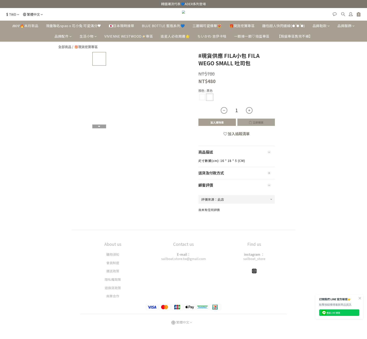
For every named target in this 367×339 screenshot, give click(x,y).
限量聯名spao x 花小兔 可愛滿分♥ (73, 25)
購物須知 (112, 254)
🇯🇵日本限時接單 (121, 25)
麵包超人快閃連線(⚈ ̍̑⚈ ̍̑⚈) (283, 25)
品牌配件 (61, 36)
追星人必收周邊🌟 (175, 36)
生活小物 (87, 36)
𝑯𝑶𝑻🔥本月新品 (25, 25)
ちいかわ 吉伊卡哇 (212, 36)
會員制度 (112, 263)
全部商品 (64, 46)
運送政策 (112, 271)
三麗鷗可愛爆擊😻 (207, 25)
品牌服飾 (344, 25)
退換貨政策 (113, 288)
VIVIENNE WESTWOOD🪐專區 (128, 36)
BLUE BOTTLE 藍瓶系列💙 (163, 25)
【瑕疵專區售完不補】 (295, 36)
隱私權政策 (113, 279)
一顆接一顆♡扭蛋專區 (252, 36)
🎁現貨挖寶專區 (242, 25)
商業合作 (112, 296)
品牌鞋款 (320, 25)
